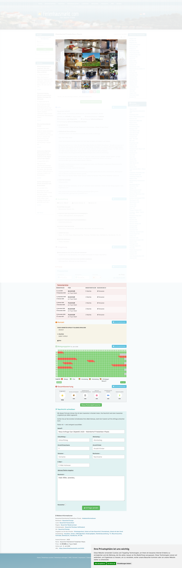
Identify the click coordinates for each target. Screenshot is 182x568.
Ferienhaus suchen (47, 557)
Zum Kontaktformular (120, 322)
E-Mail (60, 462)
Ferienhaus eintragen (61, 557)
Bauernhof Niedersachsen (69, 525)
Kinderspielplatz (90, 533)
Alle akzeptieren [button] (100, 563)
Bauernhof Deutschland (67, 522)
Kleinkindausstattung (102, 533)
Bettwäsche (65, 535)
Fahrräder (58, 535)
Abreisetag (96, 436)
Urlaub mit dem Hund (116, 531)
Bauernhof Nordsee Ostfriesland (75, 527)
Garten (73, 533)
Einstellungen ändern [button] (124, 563)
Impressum (82, 557)
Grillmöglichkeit (80, 533)
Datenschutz (91, 557)
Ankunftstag (62, 436)
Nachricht (61, 474)
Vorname (60, 453)
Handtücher (73, 535)
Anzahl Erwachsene (64, 445)
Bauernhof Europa (67, 520)
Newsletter (61, 504)
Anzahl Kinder (97, 445)
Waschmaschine (117, 533)
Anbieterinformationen (89, 518)
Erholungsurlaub (79, 531)
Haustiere (67, 533)
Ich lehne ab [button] (111, 563)
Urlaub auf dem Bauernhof (93, 531)
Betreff (60, 428)
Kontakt (75, 557)
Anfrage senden (91, 508)
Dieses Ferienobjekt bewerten (91, 405)
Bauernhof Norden (64, 529)
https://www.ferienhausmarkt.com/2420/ (71, 548)
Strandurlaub (105, 531)
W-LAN (80, 535)
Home (39, 557)
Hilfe (70, 557)
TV (110, 533)
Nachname (96, 453)
